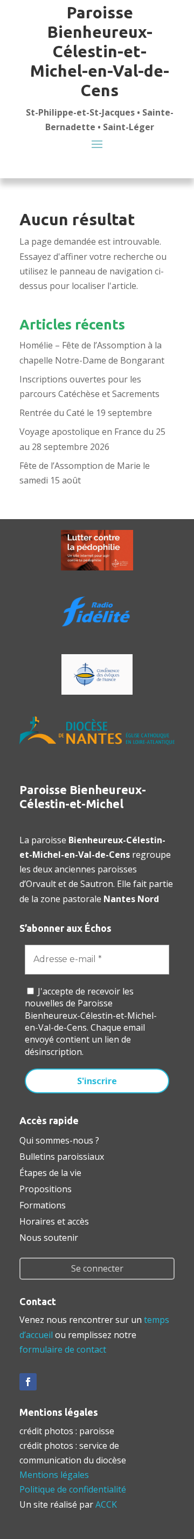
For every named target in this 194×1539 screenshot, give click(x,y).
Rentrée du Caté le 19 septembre (85, 413)
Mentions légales (54, 1475)
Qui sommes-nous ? (59, 1139)
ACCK (106, 1504)
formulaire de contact (62, 1349)
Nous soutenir (48, 1236)
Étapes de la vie (50, 1172)
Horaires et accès (54, 1220)
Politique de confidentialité (72, 1489)
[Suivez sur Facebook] (28, 1381)
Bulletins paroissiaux (61, 1155)
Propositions (45, 1188)
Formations (42, 1204)
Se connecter (97, 1268)
